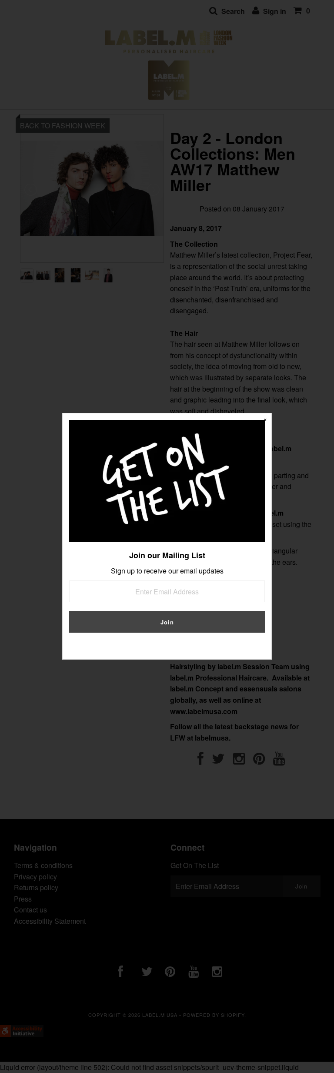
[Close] (264, 419)
